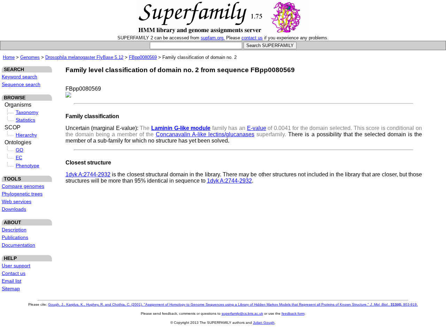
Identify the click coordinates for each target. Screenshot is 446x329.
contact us (252, 37)
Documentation (18, 245)
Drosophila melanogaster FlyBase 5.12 (84, 57)
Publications (15, 237)
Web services (16, 201)
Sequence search (21, 84)
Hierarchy (26, 135)
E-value (256, 128)
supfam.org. (213, 37)
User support (16, 265)
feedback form (293, 313)
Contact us (13, 273)
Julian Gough (264, 322)
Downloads (14, 209)
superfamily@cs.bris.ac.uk (242, 313)
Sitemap (11, 288)
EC (19, 157)
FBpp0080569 (143, 57)
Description (14, 229)
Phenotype (27, 165)
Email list (11, 281)
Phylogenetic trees (22, 194)
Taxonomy (27, 112)
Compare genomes (23, 186)
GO (19, 150)
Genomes (30, 57)
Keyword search (19, 76)
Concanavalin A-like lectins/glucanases (205, 134)
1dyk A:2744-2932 (88, 174)
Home (9, 57)
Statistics (25, 120)
